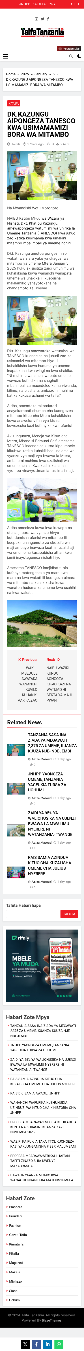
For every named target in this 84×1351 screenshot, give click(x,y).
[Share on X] (25, 1344)
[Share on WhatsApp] (58, 1344)
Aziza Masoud (42, 759)
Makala (14, 1272)
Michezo (15, 1281)
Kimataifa (16, 1244)
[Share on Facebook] (36, 1344)
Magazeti (16, 1263)
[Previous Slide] (72, 4)
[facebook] (48, 19)
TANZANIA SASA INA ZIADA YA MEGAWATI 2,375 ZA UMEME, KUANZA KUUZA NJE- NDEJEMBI (43, 1031)
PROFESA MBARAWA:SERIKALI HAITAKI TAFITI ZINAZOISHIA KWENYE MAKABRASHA (40, 1161)
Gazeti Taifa (18, 1235)
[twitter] (42, 19)
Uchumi (15, 1300)
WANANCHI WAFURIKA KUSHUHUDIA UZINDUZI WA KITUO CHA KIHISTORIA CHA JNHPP (43, 1108)
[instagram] (36, 19)
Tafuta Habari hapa (23, 905)
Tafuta (69, 914)
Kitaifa (14, 103)
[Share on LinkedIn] (47, 1344)
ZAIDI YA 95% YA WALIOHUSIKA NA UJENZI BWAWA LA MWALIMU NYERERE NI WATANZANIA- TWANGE (52, 824)
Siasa (13, 1291)
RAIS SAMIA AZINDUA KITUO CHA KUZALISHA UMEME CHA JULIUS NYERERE (17, 5)
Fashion (15, 1226)
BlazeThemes (51, 1320)
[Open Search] (71, 56)
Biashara (15, 1207)
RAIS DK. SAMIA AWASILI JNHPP (35, 1093)
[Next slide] (78, 4)
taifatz (16, 144)
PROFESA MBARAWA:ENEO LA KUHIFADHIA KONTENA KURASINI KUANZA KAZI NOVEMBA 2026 (43, 1127)
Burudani (15, 1216)
